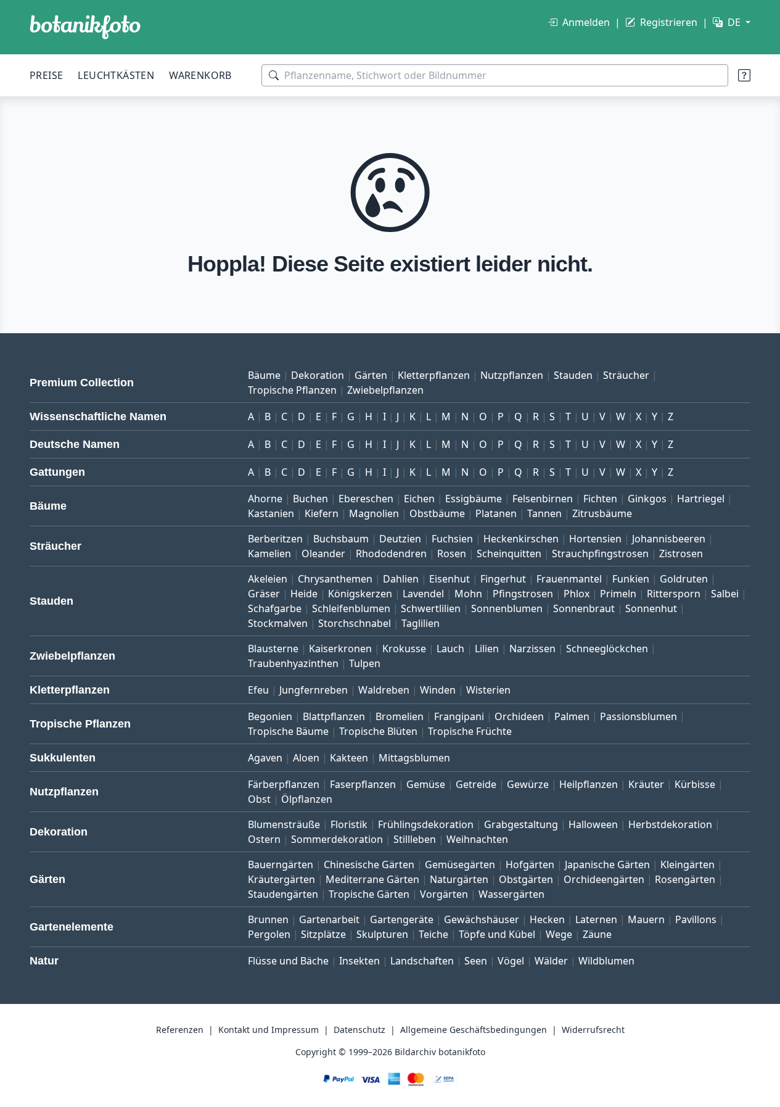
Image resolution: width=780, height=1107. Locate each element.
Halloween (593, 824)
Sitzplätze (323, 934)
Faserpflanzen (363, 784)
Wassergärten (511, 894)
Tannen (544, 513)
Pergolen (269, 934)
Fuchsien (452, 538)
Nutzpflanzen (511, 375)
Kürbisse (695, 784)
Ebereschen (366, 498)
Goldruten (684, 579)
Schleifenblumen (351, 608)
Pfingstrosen (523, 593)
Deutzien (400, 538)
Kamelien (269, 553)
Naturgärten (459, 879)
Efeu (258, 690)
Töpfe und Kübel (497, 934)
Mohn (468, 593)
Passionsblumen (638, 716)
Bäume (264, 375)
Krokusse (404, 648)
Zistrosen (681, 553)
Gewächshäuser (481, 919)
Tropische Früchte (470, 731)
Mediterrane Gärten (372, 879)
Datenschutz (359, 1029)
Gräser (264, 593)
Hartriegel (701, 498)
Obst (259, 799)
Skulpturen (382, 934)
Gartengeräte (401, 919)
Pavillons (695, 919)
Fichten (600, 498)
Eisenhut (449, 579)
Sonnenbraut (584, 608)
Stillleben (414, 839)
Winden (438, 690)
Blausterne (273, 648)
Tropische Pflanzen (292, 390)
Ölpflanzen (306, 799)
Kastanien (271, 513)
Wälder (551, 961)
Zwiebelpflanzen (385, 390)
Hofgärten (530, 864)
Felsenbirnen (542, 498)
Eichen (419, 498)
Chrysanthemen (335, 579)
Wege (559, 934)
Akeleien (267, 579)
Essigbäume (473, 498)
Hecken (547, 919)
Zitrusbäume (602, 513)
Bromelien (400, 716)
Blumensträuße (284, 824)
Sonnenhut (651, 608)
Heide (304, 593)
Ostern (264, 839)
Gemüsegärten (460, 864)
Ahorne (265, 498)
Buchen (310, 498)
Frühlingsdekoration (426, 824)
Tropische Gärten (369, 894)
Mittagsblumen (414, 758)
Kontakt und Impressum (268, 1029)
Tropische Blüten (378, 731)
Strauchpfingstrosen (600, 553)
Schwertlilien (431, 608)
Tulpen (364, 663)
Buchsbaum (341, 538)
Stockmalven (278, 623)
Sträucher (626, 375)
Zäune (597, 934)
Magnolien (374, 513)
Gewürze (528, 784)
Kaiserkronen (340, 648)
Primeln (618, 593)
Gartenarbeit (329, 919)
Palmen (571, 716)
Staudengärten (283, 894)
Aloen (306, 758)
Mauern (646, 919)
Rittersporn (673, 593)
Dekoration (317, 375)
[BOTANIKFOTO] (85, 27)
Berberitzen (275, 538)
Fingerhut (503, 579)
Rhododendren (391, 553)
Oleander (323, 553)
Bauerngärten (280, 864)
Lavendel (423, 593)
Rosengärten (685, 879)
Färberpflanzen (283, 784)
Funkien (630, 579)
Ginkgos (647, 498)
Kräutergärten (281, 879)
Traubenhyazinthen (293, 663)
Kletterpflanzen (434, 375)
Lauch (450, 648)
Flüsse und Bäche (288, 961)
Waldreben (383, 690)
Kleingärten (687, 864)
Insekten (359, 961)
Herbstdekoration (670, 824)
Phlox (576, 593)
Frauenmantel (569, 579)
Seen (475, 961)
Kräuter (646, 784)
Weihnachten (477, 839)
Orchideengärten (604, 879)
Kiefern (322, 513)
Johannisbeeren (668, 538)
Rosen (451, 553)
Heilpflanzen (588, 784)
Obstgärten (526, 879)
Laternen (596, 919)
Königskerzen (360, 593)
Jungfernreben (313, 690)
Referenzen (179, 1029)
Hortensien (595, 538)
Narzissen (532, 648)
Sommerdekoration (337, 839)
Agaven (265, 758)
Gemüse (425, 784)
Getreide (476, 784)
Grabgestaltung (521, 824)
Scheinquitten (509, 553)
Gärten (371, 375)
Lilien (487, 648)
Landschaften (422, 961)
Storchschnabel (354, 623)
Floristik (348, 824)
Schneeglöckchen (607, 648)
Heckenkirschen (521, 538)
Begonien (270, 716)
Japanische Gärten (607, 864)
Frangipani (459, 716)
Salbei (725, 593)
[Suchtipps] (744, 75)
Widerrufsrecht (593, 1029)
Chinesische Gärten (369, 864)
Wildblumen (606, 961)
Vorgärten (444, 894)
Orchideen (519, 716)
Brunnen (268, 919)
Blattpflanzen (334, 716)
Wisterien (488, 690)
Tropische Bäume (288, 731)
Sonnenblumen (507, 608)
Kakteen (349, 758)
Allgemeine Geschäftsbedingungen (473, 1029)
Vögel (511, 961)
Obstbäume (437, 513)
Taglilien (420, 623)
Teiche (433, 934)
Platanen (496, 513)
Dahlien (401, 579)
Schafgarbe (275, 608)
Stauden (573, 375)
